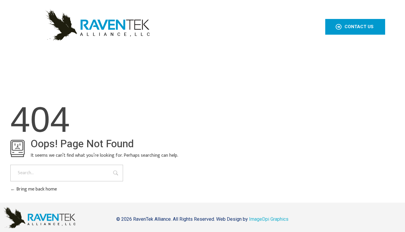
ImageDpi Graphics (268, 219)
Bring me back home (36, 189)
